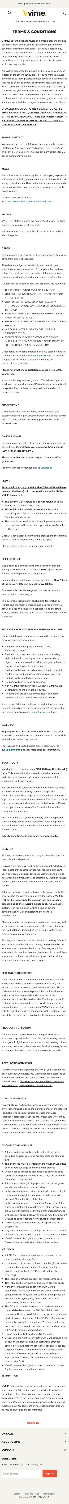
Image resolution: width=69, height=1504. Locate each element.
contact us (14, 546)
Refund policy (49, 1493)
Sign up (49, 1473)
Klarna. (27, 155)
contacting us (36, 355)
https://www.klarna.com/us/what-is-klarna (29, 201)
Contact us (46, 467)
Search (17, 1493)
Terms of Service (31, 1493)
